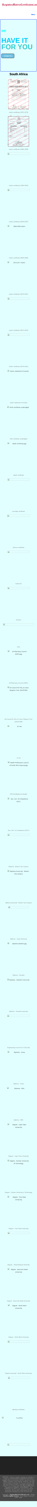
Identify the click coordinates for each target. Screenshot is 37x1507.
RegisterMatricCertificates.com (19, 1494)
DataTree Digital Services (11, 1496)
